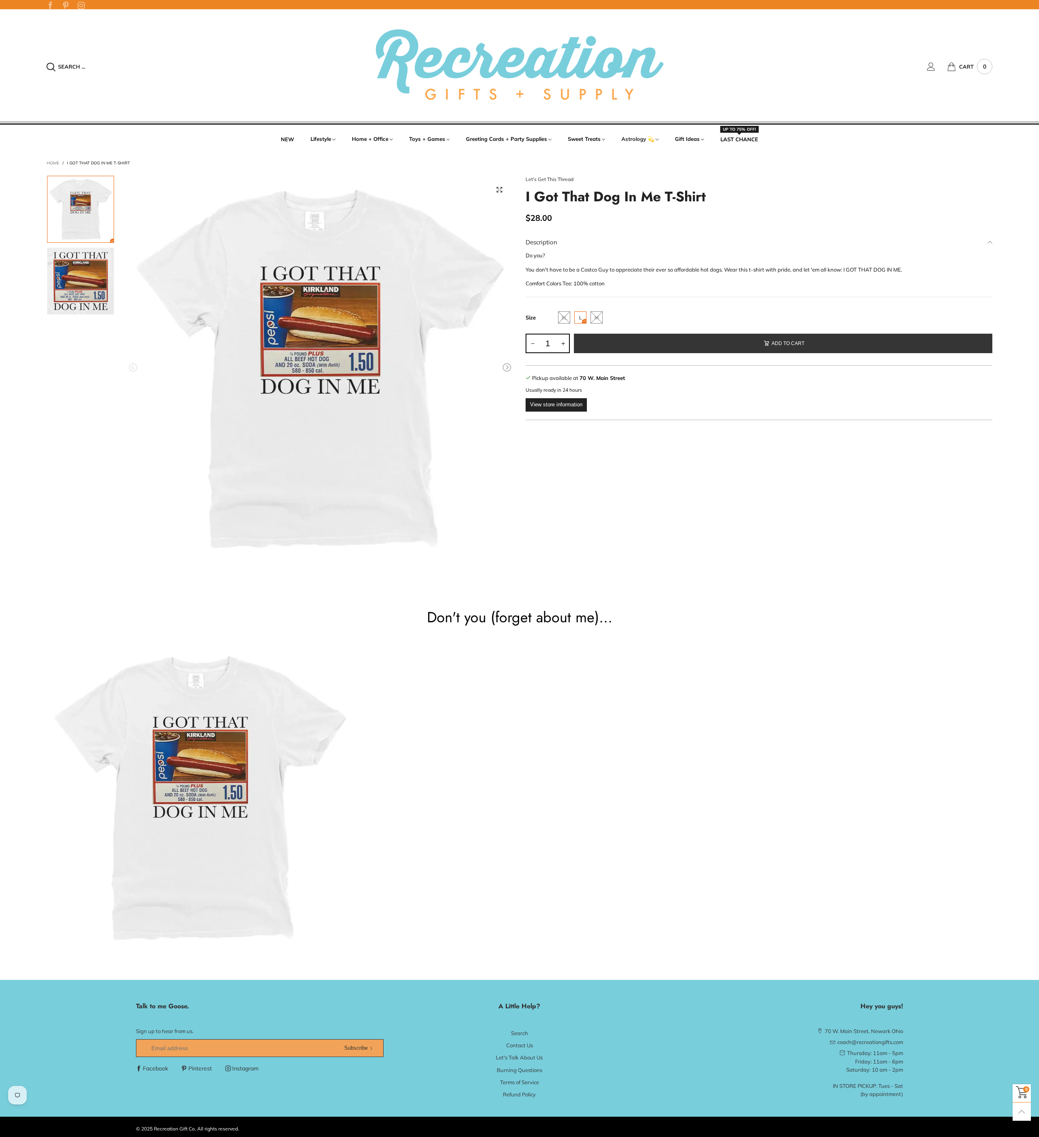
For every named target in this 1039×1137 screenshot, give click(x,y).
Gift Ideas (687, 139)
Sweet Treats (584, 139)
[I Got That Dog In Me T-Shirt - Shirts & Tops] (320, 369)
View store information (556, 404)
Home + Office (370, 139)
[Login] (937, 66)
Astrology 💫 (637, 139)
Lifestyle (320, 139)
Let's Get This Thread (549, 179)
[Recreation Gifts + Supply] (519, 66)
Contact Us (519, 1045)
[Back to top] (1022, 1111)
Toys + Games (427, 139)
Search (519, 1033)
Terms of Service (519, 1082)
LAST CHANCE (739, 138)
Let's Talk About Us (519, 1057)
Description (541, 242)
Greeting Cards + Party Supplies (506, 139)
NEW (287, 139)
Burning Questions (519, 1070)
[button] (133, 367)
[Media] (499, 189)
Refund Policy (519, 1094)
